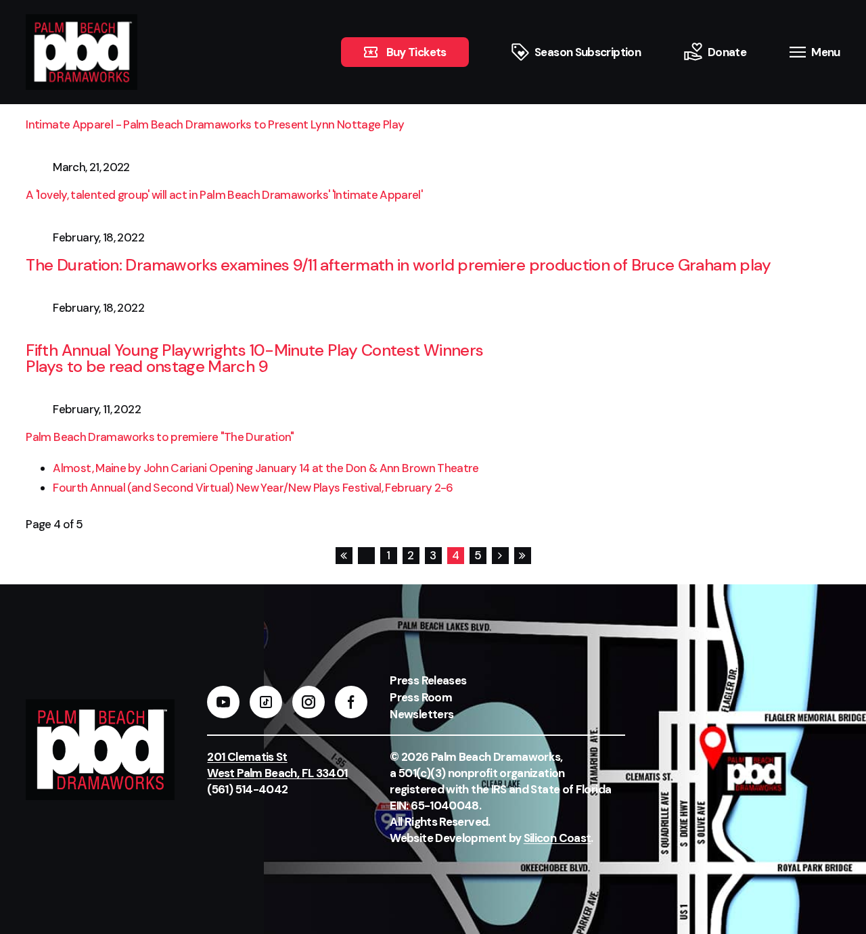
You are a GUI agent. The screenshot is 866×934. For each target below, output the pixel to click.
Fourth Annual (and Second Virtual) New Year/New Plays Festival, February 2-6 (253, 487)
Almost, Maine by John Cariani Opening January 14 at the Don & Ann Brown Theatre (265, 468)
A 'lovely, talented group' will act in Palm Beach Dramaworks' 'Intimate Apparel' (225, 194)
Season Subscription (587, 52)
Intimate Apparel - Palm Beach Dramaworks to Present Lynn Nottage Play (215, 124)
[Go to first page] (343, 556)
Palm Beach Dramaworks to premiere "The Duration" (160, 436)
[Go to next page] (499, 556)
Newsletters (421, 714)
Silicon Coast (557, 838)
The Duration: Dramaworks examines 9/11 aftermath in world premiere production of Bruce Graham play (398, 264)
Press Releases (428, 680)
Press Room (421, 697)
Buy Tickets (416, 52)
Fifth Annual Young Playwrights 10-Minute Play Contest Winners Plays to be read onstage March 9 (254, 358)
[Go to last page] (522, 556)
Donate (727, 52)
